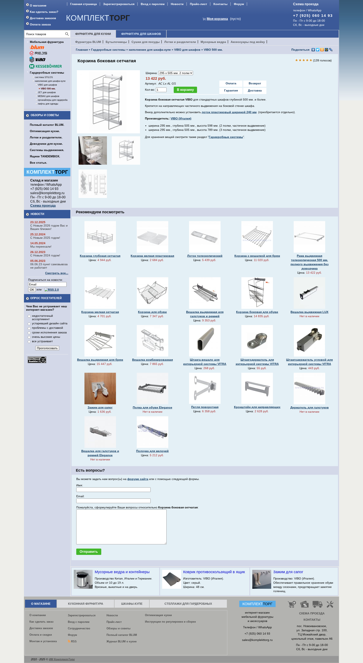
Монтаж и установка (43, 641)
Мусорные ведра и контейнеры (122, 572)
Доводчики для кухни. (46, 143)
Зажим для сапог (100, 407)
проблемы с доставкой (47, 327)
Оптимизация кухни (158, 615)
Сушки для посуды (146, 42)
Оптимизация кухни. (45, 131)
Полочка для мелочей (152, 451)
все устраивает (42, 341)
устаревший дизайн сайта (49, 323)
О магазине (38, 5)
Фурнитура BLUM (88, 42)
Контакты (220, 4)
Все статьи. (38, 162)
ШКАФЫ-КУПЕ (131, 603)
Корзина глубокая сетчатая (100, 255)
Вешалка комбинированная (152, 359)
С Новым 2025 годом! (45, 237)
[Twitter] (318, 49)
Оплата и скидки (40, 634)
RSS (74, 641)
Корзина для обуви (152, 312)
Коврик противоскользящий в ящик (214, 572)
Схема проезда (305, 4)
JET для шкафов (47, 92)
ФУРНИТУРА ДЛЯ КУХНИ (93, 34)
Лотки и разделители (180, 42)
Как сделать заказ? (44, 11)
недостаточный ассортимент (42, 317)
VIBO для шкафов (47, 85)
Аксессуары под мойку (248, 42)
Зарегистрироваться (118, 4)
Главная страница (83, 4)
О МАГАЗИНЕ (40, 603)
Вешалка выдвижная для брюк (100, 359)
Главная (82, 49)
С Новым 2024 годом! (45, 255)
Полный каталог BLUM (122, 634)
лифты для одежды (48, 103)
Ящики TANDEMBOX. (45, 156)
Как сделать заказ (41, 621)
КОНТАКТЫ (312, 619)
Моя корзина (217, 19)
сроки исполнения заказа (49, 332)
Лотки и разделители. (46, 137)
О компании (37, 615)
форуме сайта (137, 479)
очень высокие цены (46, 336)
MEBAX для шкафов (48, 96)
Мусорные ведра (213, 42)
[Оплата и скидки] (304, 606)
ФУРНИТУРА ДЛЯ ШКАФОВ (141, 34)
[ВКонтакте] (313, 49)
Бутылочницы (116, 42)
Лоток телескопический (204, 255)
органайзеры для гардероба (52, 100)
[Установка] (331, 606)
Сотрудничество (79, 628)
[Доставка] (318, 606)
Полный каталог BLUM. (47, 124)
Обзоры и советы (45, 115)
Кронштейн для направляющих (257, 407)
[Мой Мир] (326, 49)
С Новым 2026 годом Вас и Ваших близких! (49, 227)
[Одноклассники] (322, 49)
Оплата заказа (40, 24)
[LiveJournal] (331, 49)
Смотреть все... (56, 273)
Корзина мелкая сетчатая (100, 312)
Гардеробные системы (47, 72)
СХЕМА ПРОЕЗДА (312, 613)
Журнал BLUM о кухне (122, 641)
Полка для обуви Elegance (152, 407)
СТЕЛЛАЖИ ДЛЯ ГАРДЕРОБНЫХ (188, 603)
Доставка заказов (43, 18)
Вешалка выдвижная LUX (309, 312)
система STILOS (44, 77)
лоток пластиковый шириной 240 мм (229, 112)
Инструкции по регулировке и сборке (170, 621)
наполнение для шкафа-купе (50, 81)
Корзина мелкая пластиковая (152, 255)
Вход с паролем (152, 4)
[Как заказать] (292, 606)
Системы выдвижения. (47, 150)
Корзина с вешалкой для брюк (257, 255)
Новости (177, 4)
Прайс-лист (198, 4)
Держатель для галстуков (309, 407)
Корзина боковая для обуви (257, 312)
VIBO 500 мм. (48, 88)
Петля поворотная (204, 407)
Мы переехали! (40, 246)
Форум (239, 4)
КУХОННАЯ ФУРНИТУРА (85, 603)
